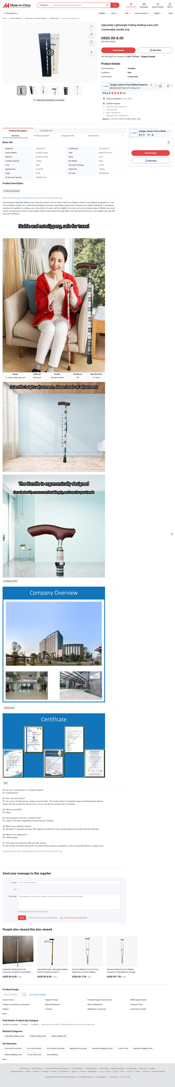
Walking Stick (54, 18)
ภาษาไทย (129, 1071)
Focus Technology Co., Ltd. (70, 1077)
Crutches (48, 1009)
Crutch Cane (123, 1048)
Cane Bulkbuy (52, 1054)
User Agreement (101, 1077)
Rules (171, 13)
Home (5, 18)
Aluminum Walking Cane (142, 1048)
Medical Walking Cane (13, 1054)
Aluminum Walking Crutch (102, 1048)
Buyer (113, 13)
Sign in (169, 7)
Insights (152, 1068)
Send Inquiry (118, 50)
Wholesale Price (91, 1068)
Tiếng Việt (146, 1071)
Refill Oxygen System (138, 1000)
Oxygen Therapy (51, 1000)
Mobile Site (143, 1068)
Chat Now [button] (156, 50)
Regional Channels (117, 1068)
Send (22, 917)
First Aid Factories (34, 1048)
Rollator (6, 1009)
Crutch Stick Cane (34, 1054)
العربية (101, 1071)
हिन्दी (122, 1071)
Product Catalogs (39, 994)
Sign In (105, 118)
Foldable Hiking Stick (38, 1036)
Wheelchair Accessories (97, 1009)
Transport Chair (136, 1004)
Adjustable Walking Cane (70, 18)
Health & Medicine (16, 18)
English (27, 1071)
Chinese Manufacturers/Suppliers (57, 1068)
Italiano (74, 1071)
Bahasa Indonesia (158, 1071)
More (5, 1059)
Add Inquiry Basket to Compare (50, 100)
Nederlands (92, 1071)
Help (126, 13)
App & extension (141, 13)
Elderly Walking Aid (58, 1036)
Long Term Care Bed (138, 1009)
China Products (37, 1068)
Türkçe (137, 1071)
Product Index (132, 1068)
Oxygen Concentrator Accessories (16, 1004)
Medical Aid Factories (78, 1048)
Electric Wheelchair (95, 1004)
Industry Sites (104, 1068)
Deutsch (83, 1071)
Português (44, 1071)
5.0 (140, 135)
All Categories (11, 13)
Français (54, 1071)
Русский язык (64, 1071)
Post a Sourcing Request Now (73, 917)
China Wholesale (77, 1068)
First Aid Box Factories (55, 1048)
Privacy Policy (125, 1077)
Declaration (114, 1077)
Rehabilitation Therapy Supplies (36, 18)
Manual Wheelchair (52, 1004)
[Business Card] (169, 142)
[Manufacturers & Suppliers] (16, 5)
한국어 (108, 1071)
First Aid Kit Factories (13, 1048)
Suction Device (8, 1000)
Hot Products (24, 1068)
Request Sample (148, 56)
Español (36, 1071)
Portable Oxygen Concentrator (100, 1000)
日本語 (115, 1071)
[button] (118, 135)
